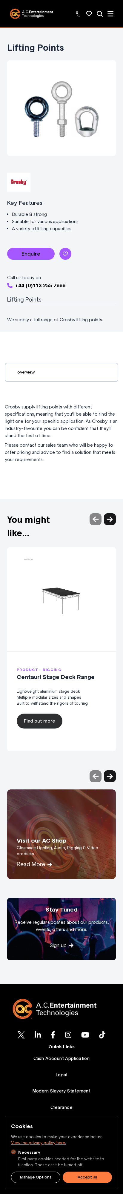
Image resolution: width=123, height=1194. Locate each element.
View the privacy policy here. (38, 1142)
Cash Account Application (61, 1058)
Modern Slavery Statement (62, 1091)
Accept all (87, 1177)
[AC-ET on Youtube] (85, 1035)
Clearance (61, 1107)
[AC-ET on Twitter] (21, 1035)
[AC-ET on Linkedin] (37, 1035)
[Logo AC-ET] (61, 1009)
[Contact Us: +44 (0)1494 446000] (78, 14)
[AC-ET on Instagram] (68, 1035)
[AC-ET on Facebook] (53, 1035)
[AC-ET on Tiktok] (102, 1035)
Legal (61, 1075)
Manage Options (36, 1177)
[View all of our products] (100, 14)
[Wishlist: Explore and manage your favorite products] (89, 14)
